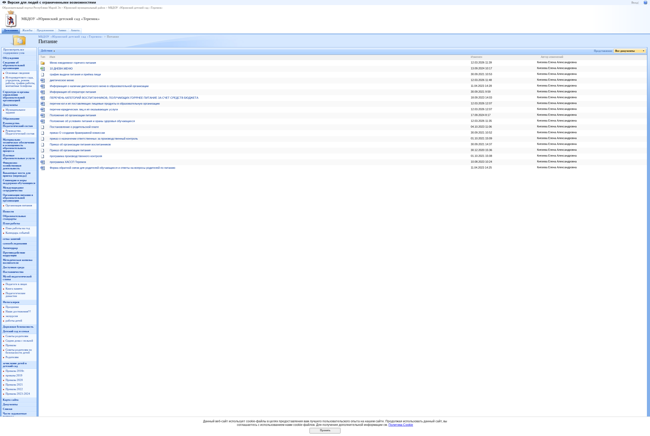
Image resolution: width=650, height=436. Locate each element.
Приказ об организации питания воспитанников (80, 144)
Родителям (12, 357)
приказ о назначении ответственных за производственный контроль (94, 138)
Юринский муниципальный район (84, 7)
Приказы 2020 (14, 380)
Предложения (45, 30)
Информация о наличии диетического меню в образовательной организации (99, 86)
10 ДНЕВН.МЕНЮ (61, 68)
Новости (8, 211)
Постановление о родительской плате (74, 126)
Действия (46, 50)
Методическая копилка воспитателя (17, 261)
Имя (52, 56)
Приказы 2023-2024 (18, 393)
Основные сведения (17, 73)
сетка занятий (11, 239)
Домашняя (11, 30)
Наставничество (13, 272)
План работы (11, 223)
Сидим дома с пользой (19, 340)
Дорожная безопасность (18, 326)
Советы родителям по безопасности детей (19, 351)
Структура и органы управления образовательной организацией (16, 96)
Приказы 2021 (14, 384)
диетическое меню (62, 80)
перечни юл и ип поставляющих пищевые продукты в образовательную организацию (105, 103)
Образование (11, 118)
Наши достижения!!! (18, 311)
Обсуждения (11, 58)
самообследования (15, 243)
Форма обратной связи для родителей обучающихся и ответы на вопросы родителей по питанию (112, 167)
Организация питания (19, 205)
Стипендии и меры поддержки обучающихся (19, 182)
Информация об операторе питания (73, 91)
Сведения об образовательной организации (14, 65)
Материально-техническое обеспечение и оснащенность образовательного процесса (19, 145)
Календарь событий (17, 232)
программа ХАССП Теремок (68, 161)
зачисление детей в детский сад (15, 364)
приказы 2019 (14, 375)
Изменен (476, 56)
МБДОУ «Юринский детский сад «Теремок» (135, 7)
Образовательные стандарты (14, 217)
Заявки (62, 30)
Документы (10, 105)
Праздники (12, 307)
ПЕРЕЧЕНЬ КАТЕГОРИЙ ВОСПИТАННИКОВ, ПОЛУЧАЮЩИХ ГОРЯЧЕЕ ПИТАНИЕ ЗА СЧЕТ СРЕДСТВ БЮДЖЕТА (124, 97)
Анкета (75, 30)
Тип (42, 56)
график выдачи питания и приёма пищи (75, 74)
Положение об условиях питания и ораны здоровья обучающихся (92, 121)
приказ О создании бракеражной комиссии (77, 132)
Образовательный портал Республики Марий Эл (31, 7)
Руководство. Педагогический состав (18, 124)
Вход (634, 2)
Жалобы (27, 30)
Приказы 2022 (14, 389)
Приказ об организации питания (70, 150)
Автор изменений (552, 56)
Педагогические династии (15, 294)
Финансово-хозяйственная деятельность (12, 165)
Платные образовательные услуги (19, 157)
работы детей (14, 320)
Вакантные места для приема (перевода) (16, 174)
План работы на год (18, 228)
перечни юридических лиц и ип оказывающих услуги (84, 109)
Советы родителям (17, 336)
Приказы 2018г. (15, 371)
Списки (7, 409)
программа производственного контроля (76, 156)
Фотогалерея (11, 302)
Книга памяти (14, 288)
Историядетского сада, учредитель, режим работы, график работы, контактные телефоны (20, 81)
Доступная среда (13, 267)
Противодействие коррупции (14, 254)
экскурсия (12, 316)
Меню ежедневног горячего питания (73, 62)
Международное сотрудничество (13, 189)
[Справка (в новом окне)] (645, 2)
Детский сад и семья (16, 331)
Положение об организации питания (73, 115)
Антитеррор (10, 248)
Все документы (625, 50)
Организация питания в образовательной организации (18, 198)
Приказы (11, 345)
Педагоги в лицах (16, 284)
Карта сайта (11, 399)
